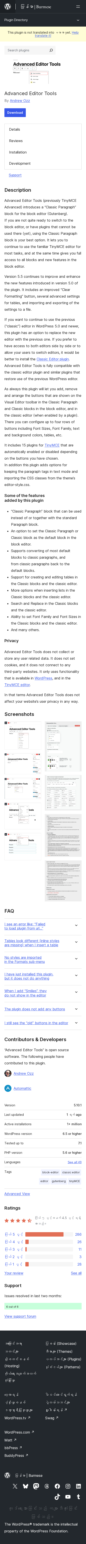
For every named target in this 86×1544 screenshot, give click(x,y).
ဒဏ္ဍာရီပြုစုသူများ (18, 1410)
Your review (13, 1273)
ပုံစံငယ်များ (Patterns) (62, 1367)
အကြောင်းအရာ (13, 1343)
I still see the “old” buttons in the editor (36, 1023)
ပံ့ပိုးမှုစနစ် (15, 1402)
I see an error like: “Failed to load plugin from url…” (24, 926)
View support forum (20, 1316)
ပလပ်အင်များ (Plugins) (63, 1359)
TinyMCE (52, 445)
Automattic (22, 1088)
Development (20, 163)
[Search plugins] (51, 50)
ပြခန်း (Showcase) (61, 1343)
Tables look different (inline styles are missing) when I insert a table (31, 943)
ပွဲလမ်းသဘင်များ (57, 1402)
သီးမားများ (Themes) (59, 1351)
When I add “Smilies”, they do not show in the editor (25, 993)
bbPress (13, 1448)
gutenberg (59, 1181)
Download (15, 112)
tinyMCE (74, 1181)
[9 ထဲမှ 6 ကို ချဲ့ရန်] (75, 727)
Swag (52, 1418)
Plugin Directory (16, 20)
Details (14, 129)
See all (76, 1273)
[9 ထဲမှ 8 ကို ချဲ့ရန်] (75, 820)
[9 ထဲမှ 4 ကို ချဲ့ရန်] (35, 808)
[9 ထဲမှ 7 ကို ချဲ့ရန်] (75, 781)
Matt (10, 1440)
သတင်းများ (11, 1351)
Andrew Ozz (20, 100)
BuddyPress (16, 1455)
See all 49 (75, 1162)
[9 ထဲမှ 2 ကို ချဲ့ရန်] (35, 759)
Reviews (16, 141)
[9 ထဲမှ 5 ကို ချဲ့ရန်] (35, 839)
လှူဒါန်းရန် (56, 1410)
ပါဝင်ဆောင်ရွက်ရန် (61, 1394)
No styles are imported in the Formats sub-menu (24, 959)
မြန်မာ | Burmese (29, 1475)
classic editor (71, 1172)
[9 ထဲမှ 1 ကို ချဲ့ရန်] (35, 727)
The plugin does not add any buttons (34, 1009)
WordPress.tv (17, 1418)
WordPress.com (19, 1432)
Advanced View (17, 1194)
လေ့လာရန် (11, 1394)
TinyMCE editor (17, 685)
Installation (18, 152)
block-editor (50, 1172)
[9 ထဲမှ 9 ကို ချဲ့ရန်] (75, 866)
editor (44, 1181)
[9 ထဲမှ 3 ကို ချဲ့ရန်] (35, 784)
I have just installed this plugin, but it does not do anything (28, 976)
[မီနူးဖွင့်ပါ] (79, 6)
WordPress (43, 678)
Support (15, 175)
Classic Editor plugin (53, 359)
